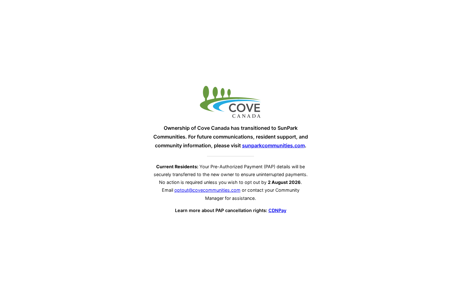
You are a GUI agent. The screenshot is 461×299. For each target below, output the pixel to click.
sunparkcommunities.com (273, 145)
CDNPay (277, 210)
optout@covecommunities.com (207, 190)
